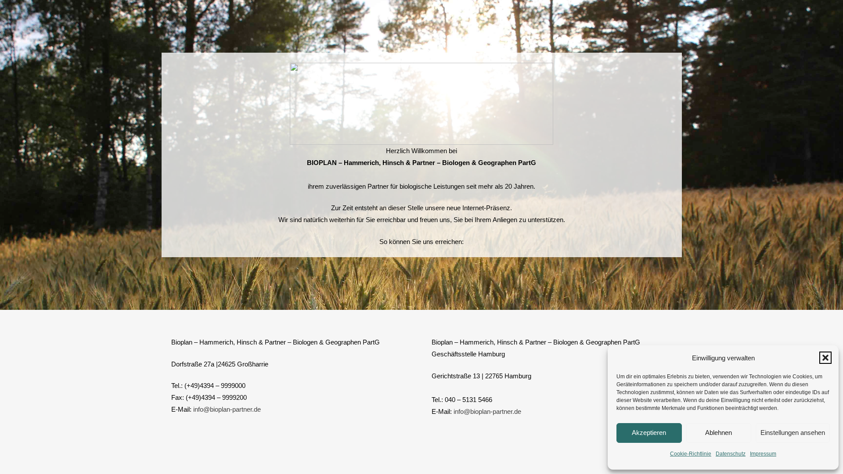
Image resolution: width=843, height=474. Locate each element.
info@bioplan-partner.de (227, 409)
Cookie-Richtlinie (690, 454)
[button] (825, 357)
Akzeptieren (649, 432)
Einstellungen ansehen (792, 432)
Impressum (763, 454)
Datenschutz (731, 454)
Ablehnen (718, 432)
